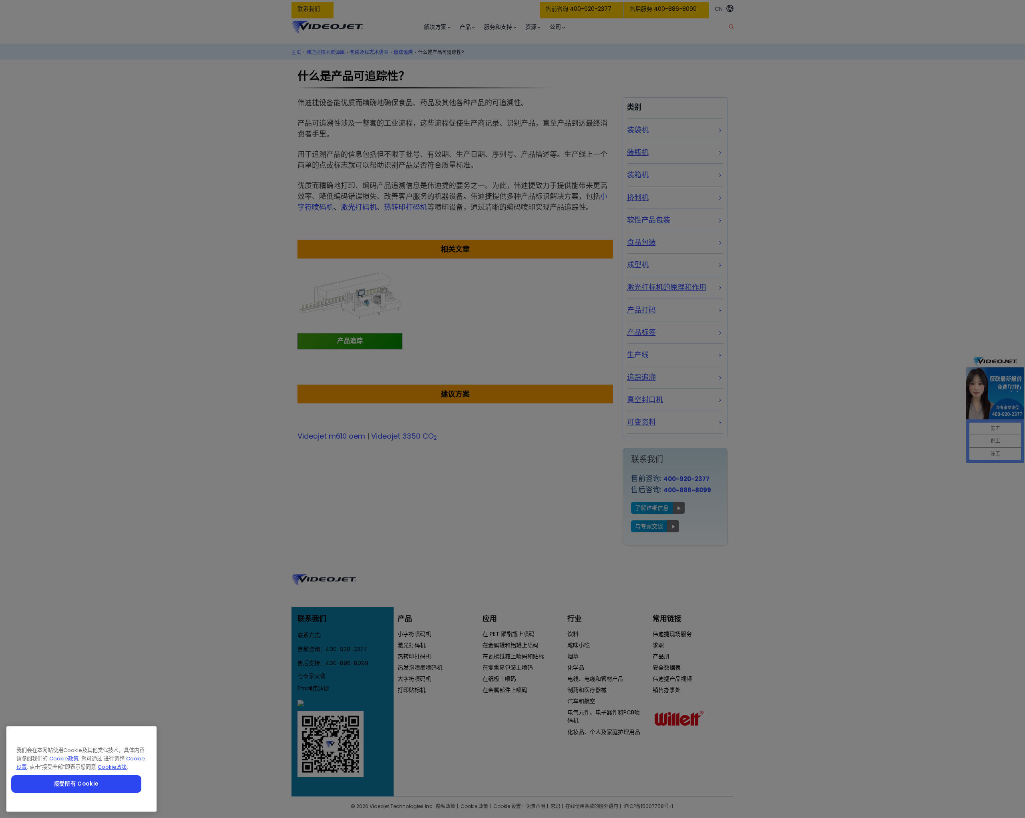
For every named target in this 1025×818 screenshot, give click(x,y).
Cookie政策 (63, 758)
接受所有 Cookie (76, 784)
